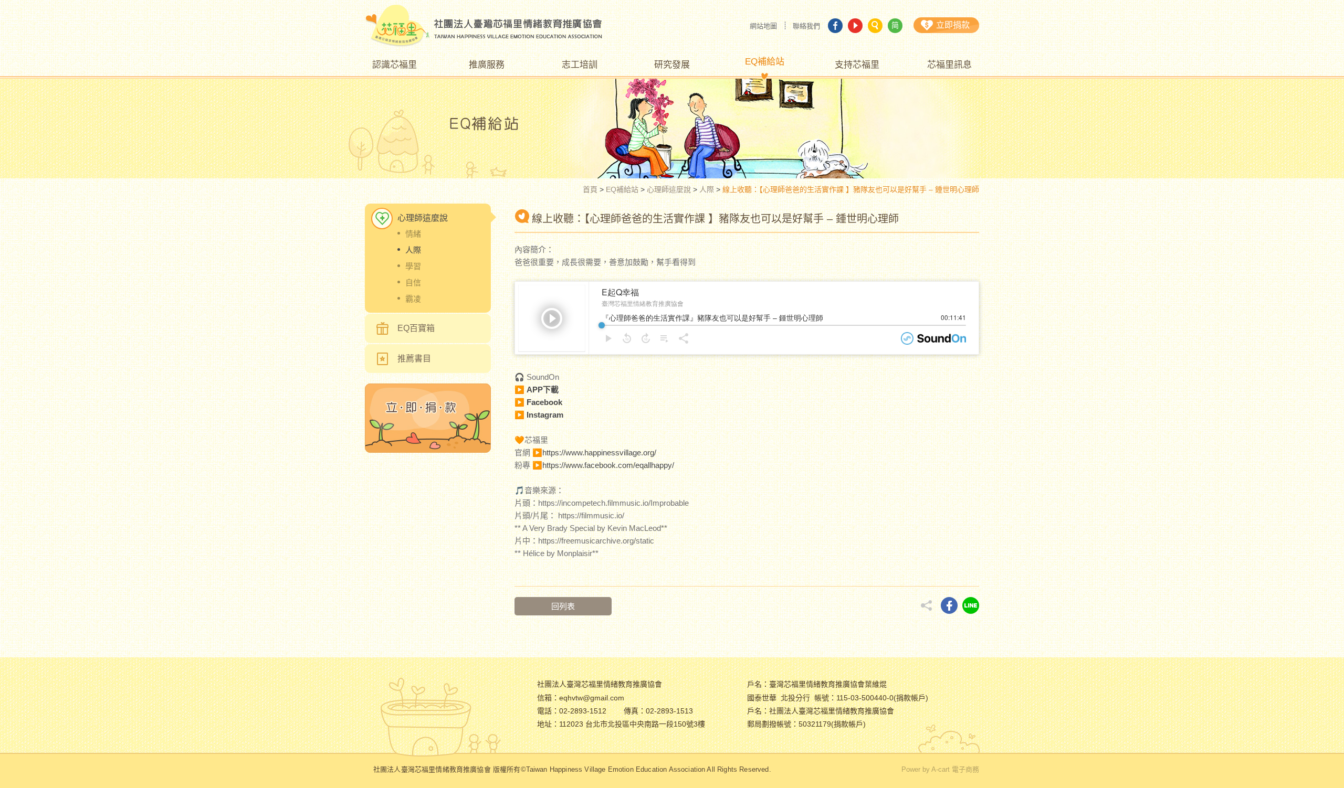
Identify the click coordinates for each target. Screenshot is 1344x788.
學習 (413, 266)
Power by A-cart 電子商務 (940, 769)
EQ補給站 (622, 189)
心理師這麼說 (669, 189)
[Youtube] (855, 25)
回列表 (563, 606)
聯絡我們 (806, 26)
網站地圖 (763, 26)
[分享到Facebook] (949, 605)
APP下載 (543, 389)
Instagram (545, 414)
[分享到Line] (970, 605)
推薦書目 (414, 358)
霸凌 (413, 298)
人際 (706, 189)
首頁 (590, 189)
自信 (413, 282)
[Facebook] (835, 25)
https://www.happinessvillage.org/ (599, 452)
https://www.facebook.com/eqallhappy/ (608, 465)
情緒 (413, 233)
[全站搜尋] (875, 25)
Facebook (544, 402)
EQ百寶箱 (416, 328)
